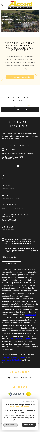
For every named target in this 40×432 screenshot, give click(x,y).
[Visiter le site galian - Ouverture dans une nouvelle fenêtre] (16, 394)
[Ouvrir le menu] (37, 5)
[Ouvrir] (2, 5)
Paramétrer (10, 425)
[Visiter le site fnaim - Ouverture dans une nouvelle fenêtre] (29, 394)
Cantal (20, 16)
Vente (13, 16)
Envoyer (11, 263)
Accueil (5, 16)
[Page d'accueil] (20, 5)
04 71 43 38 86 (27, 149)
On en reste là (28, 402)
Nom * (5, 175)
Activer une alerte (22, 77)
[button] (15, 166)
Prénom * (7, 185)
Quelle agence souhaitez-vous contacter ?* (18, 215)
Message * (9, 227)
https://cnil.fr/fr (30, 315)
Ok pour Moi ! (29, 425)
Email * (6, 195)
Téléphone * (9, 205)
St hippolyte (7, 19)
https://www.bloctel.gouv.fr (21, 339)
